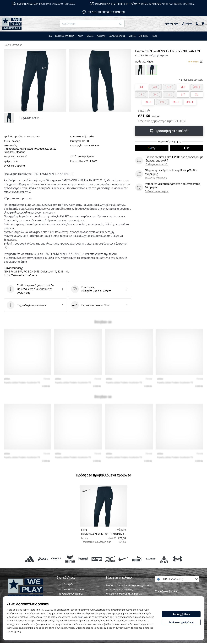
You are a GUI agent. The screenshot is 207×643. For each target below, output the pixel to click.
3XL (141, 87)
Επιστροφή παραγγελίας (119, 589)
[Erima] (69, 559)
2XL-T (176, 102)
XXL (162, 102)
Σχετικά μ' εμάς (171, 23)
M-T (183, 87)
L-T (183, 94)
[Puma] (137, 559)
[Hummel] (83, 559)
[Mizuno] (110, 559)
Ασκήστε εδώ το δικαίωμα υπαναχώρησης (128, 585)
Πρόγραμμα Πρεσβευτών (70, 589)
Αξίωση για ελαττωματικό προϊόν (124, 593)
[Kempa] (97, 559)
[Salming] (150, 559)
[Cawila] (56, 559)
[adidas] (29, 559)
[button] (115, 23)
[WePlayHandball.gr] (30, 590)
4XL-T (196, 87)
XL (196, 94)
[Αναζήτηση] (120, 23)
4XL (155, 87)
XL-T (148, 102)
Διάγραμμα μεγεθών (192, 79)
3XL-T (189, 102)
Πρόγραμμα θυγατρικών (70, 594)
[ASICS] (43, 559)
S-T (169, 87)
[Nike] (123, 559)
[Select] (164, 559)
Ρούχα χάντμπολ (13, 44)
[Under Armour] (177, 559)
